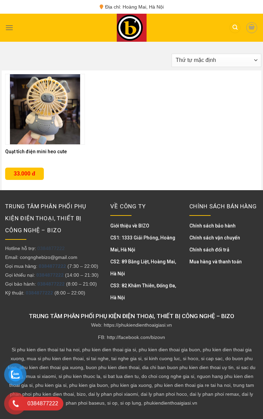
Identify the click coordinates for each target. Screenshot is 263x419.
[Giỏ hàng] (251, 27)
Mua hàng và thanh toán (215, 261)
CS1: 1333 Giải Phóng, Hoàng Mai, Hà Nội (142, 243)
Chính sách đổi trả (209, 249)
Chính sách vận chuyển (214, 237)
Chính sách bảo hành (212, 225)
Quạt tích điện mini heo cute (36, 151)
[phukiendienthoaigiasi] (130, 28)
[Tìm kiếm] (234, 28)
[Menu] (9, 27)
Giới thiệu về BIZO (129, 225)
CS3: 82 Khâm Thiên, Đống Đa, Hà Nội (143, 291)
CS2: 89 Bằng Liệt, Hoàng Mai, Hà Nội (143, 267)
